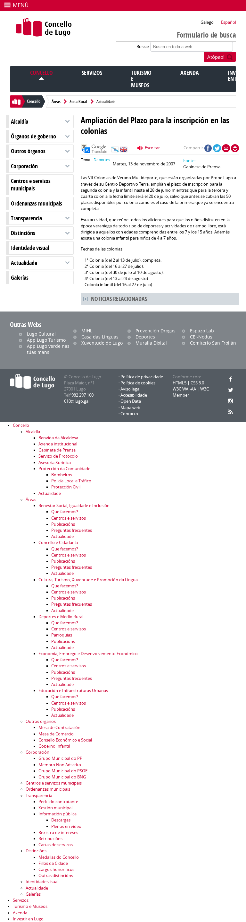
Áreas (56, 101)
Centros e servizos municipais (31, 184)
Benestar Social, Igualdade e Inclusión (74, 505)
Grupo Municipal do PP (60, 758)
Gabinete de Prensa (57, 450)
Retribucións (50, 838)
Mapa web (130, 407)
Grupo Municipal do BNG (62, 777)
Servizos (92, 73)
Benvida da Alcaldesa (58, 438)
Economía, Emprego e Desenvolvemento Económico (88, 653)
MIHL (86, 331)
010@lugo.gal (76, 401)
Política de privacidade (141, 377)
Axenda (189, 73)
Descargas (60, 820)
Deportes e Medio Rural (60, 616)
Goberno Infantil (54, 746)
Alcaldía (19, 122)
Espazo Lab (202, 331)
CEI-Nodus (201, 337)
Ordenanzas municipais (36, 203)
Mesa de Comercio (56, 734)
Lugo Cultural (41, 334)
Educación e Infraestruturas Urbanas (73, 690)
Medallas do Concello (58, 857)
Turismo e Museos (30, 906)
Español (228, 22)
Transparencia (26, 218)
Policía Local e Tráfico (71, 481)
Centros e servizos (68, 518)
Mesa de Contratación (59, 727)
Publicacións (63, 524)
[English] (123, 150)
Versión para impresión (235, 148)
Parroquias (61, 635)
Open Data (130, 401)
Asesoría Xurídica (54, 462)
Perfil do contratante (58, 801)
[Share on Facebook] (208, 148)
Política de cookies (137, 383)
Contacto (129, 414)
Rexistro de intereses (58, 832)
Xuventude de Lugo (102, 343)
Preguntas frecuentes (71, 530)
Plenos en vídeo (66, 826)
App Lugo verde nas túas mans (48, 349)
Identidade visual (30, 248)
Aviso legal (130, 389)
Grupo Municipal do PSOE (62, 771)
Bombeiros (61, 475)
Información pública (57, 814)
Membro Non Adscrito (59, 765)
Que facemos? (64, 511)
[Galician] (115, 150)
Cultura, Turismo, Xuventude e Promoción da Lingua (88, 580)
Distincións (23, 233)
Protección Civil (65, 487)
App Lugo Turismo (46, 340)
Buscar (143, 46)
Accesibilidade (133, 395)
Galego (207, 22)
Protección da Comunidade (64, 468)
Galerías (20, 278)
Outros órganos (28, 151)
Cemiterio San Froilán (213, 343)
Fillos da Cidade (53, 863)
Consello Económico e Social (65, 740)
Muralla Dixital (151, 343)
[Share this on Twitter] (217, 148)
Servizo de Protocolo (58, 456)
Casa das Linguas (100, 337)
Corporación (24, 166)
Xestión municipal (55, 808)
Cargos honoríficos (56, 869)
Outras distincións (55, 875)
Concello (41, 73)
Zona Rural (78, 101)
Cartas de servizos (55, 844)
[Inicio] (44, 27)
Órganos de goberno (33, 136)
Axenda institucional (57, 444)
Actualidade (105, 101)
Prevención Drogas (155, 331)
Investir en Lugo (28, 919)
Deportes (102, 159)
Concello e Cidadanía (58, 542)
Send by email (226, 148)
